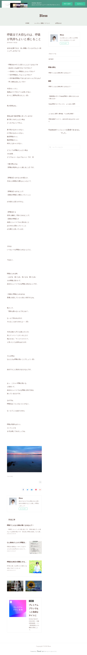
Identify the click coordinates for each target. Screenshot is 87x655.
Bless (43, 16)
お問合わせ (58, 23)
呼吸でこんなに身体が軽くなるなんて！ (20, 525)
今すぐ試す (67, 4)
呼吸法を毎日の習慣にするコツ (17, 562)
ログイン (80, 4)
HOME (27, 23)
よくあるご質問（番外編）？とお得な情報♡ (61, 113)
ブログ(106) (10, 476)
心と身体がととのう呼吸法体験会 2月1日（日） (23, 542)
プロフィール (52, 54)
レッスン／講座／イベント (42, 23)
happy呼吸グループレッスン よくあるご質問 (62, 104)
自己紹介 (51, 59)
